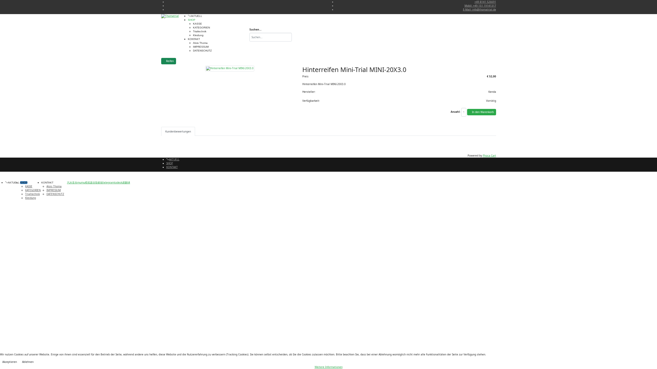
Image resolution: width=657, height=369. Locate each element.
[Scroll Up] (65, 182)
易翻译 (126, 182)
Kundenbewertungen (178, 131)
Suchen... (255, 29)
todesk (118, 182)
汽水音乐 (72, 182)
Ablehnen (28, 362)
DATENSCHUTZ (202, 50)
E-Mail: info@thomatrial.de (479, 9)
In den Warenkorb (482, 112)
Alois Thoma (200, 43)
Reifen (169, 61)
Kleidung (198, 35)
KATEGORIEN (201, 27)
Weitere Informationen (329, 367)
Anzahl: (455, 112)
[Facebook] (167, 2)
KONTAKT (194, 39)
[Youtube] (167, 5)
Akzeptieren (9, 362)
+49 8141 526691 (485, 2)
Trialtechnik (199, 31)
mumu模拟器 (85, 182)
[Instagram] (167, 9)
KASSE (197, 23)
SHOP (191, 19)
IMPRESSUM (201, 46)
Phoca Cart (489, 155)
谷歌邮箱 (98, 182)
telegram (108, 182)
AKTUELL (196, 16)
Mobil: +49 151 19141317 (480, 5)
